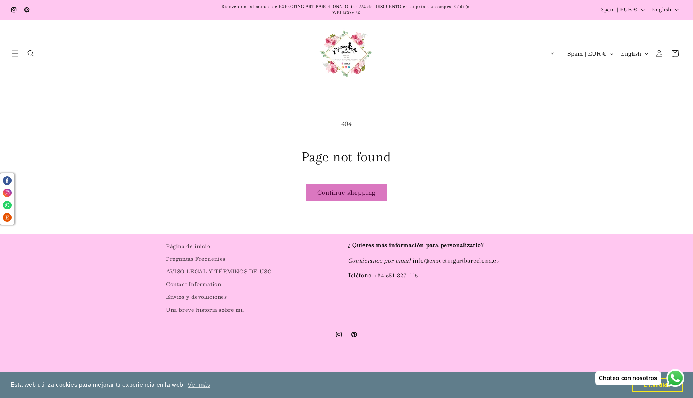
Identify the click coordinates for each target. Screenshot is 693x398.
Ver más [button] (199, 385)
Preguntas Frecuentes (196, 258)
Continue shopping (346, 192)
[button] (15, 53)
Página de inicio (188, 246)
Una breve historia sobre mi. (205, 309)
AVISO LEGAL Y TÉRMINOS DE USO (219, 271)
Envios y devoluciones (196, 296)
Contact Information (193, 284)
